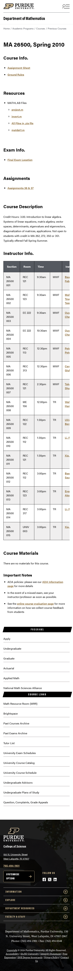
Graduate (8, 658)
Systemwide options (12, 876)
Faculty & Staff (15, 916)
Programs (37, 629)
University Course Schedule (19, 773)
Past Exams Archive (15, 733)
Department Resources (20, 908)
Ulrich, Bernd (69, 422)
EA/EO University (30, 954)
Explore (10, 900)
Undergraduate (12, 648)
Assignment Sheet (18, 68)
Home (6, 28)
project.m (17, 110)
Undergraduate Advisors (18, 782)
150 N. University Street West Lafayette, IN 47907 (16, 856)
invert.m (17, 116)
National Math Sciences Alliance (22, 688)
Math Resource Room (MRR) (20, 704)
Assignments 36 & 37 (20, 188)
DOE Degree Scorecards (29, 957)
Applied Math (11, 678)
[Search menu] (65, 6)
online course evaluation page (35, 604)
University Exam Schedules (19, 753)
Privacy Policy (51, 957)
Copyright (12, 950)
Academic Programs (23, 28)
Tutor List (9, 743)
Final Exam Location (19, 160)
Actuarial (8, 668)
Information (13, 891)
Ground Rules (15, 75)
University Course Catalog (19, 763)
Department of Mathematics (24, 18)
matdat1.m (18, 130)
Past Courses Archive (16, 723)
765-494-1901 (11, 866)
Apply (6, 639)
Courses (40, 28)
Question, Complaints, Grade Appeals (25, 802)
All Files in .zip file (22, 123)
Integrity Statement (50, 954)
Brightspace (10, 713)
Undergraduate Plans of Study (21, 792)
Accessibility (12, 954)
